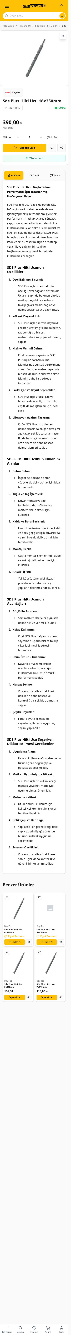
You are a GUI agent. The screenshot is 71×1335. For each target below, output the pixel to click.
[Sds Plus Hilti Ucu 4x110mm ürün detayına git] (18, 908)
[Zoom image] (62, 36)
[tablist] (34, 175)
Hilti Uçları (25, 25)
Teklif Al (17, 942)
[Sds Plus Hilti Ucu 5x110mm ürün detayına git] (50, 908)
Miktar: (7, 137)
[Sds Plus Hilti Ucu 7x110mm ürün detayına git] (50, 963)
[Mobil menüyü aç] (7, 6)
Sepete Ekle (27, 148)
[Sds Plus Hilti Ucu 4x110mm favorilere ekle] (7, 897)
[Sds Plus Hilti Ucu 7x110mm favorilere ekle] (39, 952)
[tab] (13, 175)
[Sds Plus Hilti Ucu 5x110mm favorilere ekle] (39, 897)
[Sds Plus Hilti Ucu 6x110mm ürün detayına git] (18, 963)
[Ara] (62, 16)
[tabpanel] (34, 527)
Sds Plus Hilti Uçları (46, 25)
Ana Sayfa (8, 25)
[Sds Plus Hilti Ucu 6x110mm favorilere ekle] (7, 952)
